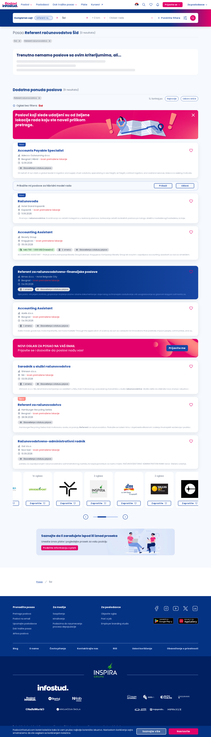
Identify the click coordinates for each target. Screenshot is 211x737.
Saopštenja (59, 613)
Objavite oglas (109, 613)
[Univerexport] (25, 490)
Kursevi (95, 4)
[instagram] (166, 609)
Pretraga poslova (22, 613)
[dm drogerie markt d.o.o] (116, 490)
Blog (15, 648)
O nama (34, 648)
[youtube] (176, 609)
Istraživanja (59, 618)
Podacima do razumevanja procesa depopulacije (67, 625)
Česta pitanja (58, 648)
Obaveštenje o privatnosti (182, 648)
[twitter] (185, 609)
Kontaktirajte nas (87, 648)
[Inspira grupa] (85, 490)
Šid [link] (50, 581)
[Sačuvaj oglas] (191, 150)
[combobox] (35, 18)
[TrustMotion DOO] (55, 490)
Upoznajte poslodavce (25, 623)
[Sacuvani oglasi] (151, 4)
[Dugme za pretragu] (193, 18)
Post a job (106, 618)
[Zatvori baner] (193, 115)
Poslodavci (42, 4)
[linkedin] (195, 609)
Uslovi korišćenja (142, 648)
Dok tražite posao (22, 628)
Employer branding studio (115, 623)
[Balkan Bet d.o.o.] (146, 490)
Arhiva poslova (20, 633)
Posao (39, 581)
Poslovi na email (21, 618)
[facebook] (156, 609)
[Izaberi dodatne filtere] (185, 17)
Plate (84, 4)
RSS (115, 648)
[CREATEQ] (177, 490)
